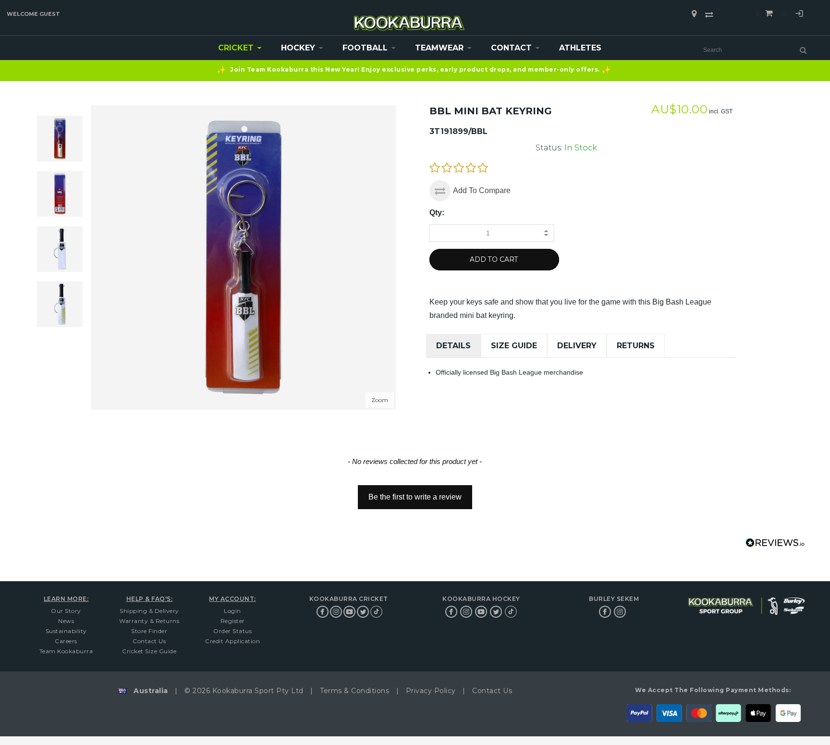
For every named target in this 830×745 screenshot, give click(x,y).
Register (232, 620)
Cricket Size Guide (149, 651)
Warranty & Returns (149, 620)
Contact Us (149, 641)
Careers (66, 641)
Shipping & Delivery (149, 610)
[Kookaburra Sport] (409, 19)
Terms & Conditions (354, 690)
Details (453, 345)
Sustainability (66, 631)
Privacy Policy (431, 690)
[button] (414, 492)
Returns (636, 345)
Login (799, 15)
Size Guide (514, 345)
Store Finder (149, 631)
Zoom (379, 399)
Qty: (436, 212)
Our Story (66, 610)
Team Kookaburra (66, 651)
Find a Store (694, 14)
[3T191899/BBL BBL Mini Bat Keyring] (60, 138)
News (66, 620)
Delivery (577, 345)
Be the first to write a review (415, 497)
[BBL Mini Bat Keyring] (60, 194)
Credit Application (232, 641)
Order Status (232, 631)
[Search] (803, 50)
